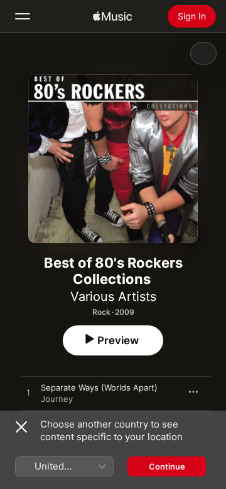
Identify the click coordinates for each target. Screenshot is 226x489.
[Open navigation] (22, 16)
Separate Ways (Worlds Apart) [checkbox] (99, 387)
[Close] (21, 427)
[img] (112, 16)
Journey (57, 399)
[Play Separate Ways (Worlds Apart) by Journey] (28, 393)
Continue (167, 466)
